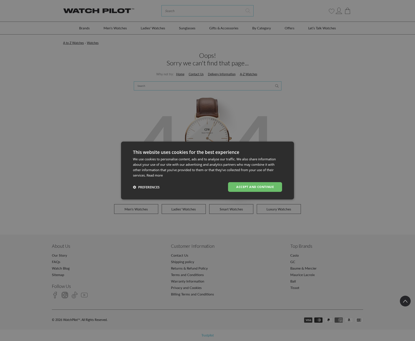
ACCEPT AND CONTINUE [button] (255, 187)
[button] (146, 187)
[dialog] (207, 170)
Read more (155, 175)
